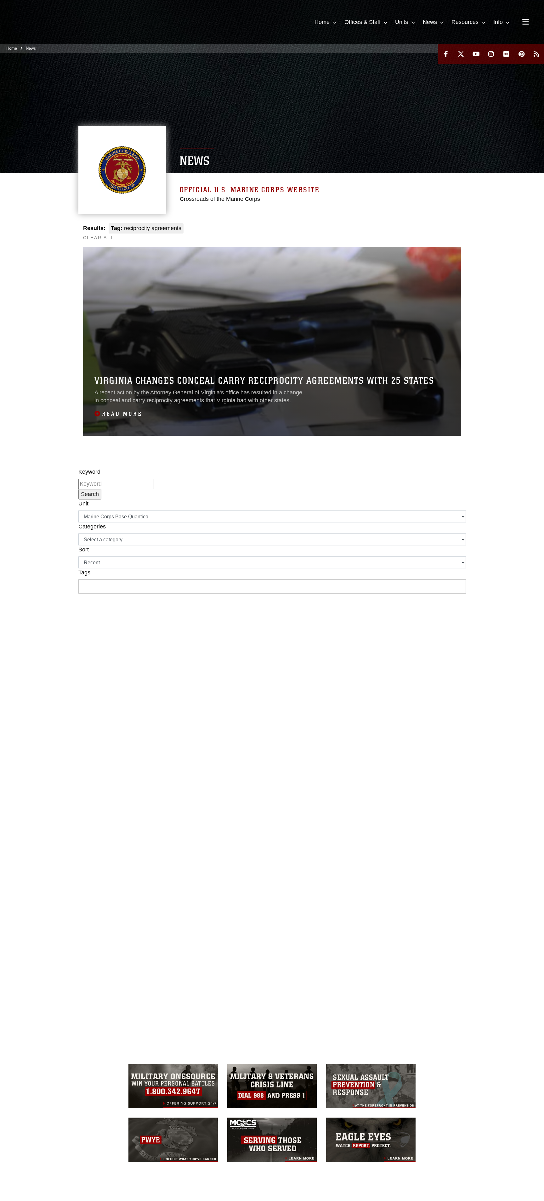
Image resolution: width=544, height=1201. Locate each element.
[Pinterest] (521, 54)
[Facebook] (445, 54)
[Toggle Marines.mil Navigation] (525, 22)
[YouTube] (476, 54)
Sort (83, 549)
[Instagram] (491, 54)
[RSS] (536, 54)
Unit (83, 503)
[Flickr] (506, 54)
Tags (84, 572)
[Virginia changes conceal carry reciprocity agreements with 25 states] (272, 341)
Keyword (89, 472)
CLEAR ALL (98, 237)
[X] (460, 54)
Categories (92, 526)
